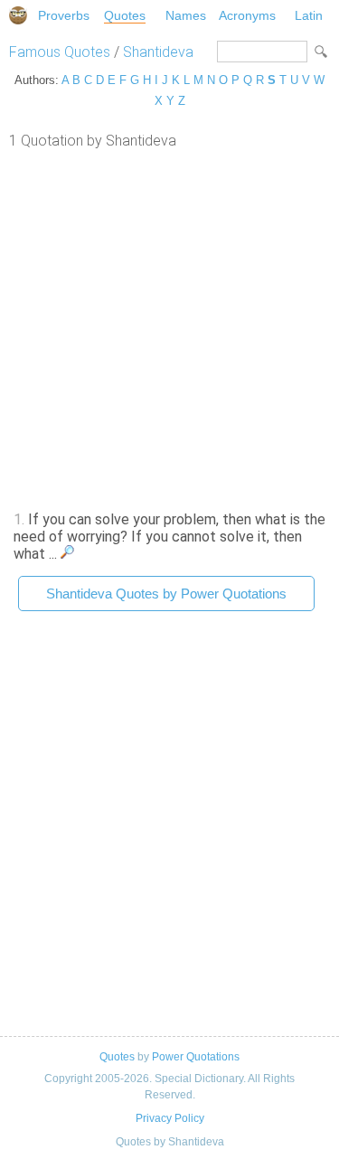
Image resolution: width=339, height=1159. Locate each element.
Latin (309, 15)
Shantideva (158, 52)
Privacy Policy (170, 1118)
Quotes (125, 15)
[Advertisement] (169, 327)
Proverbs (63, 15)
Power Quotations (196, 1057)
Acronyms (247, 15)
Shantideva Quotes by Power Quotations (166, 593)
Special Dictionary (18, 15)
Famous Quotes (59, 52)
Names (185, 15)
